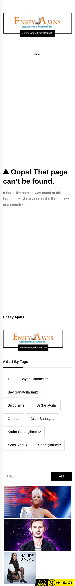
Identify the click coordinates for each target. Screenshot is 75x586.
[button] (37, 54)
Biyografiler (17, 405)
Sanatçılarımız (49, 445)
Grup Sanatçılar (43, 419)
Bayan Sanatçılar (34, 379)
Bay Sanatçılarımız (23, 392)
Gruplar (14, 419)
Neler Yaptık (17, 445)
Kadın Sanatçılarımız (24, 432)
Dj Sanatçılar (46, 405)
